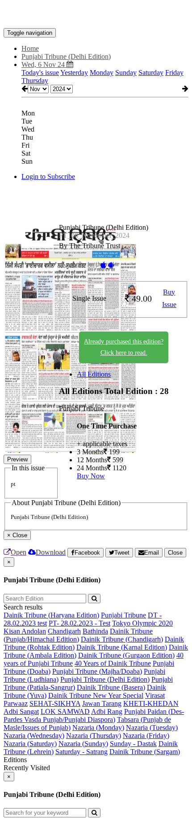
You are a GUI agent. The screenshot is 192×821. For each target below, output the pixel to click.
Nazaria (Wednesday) (34, 735)
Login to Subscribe (48, 176)
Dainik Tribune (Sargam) (144, 751)
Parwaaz (16, 703)
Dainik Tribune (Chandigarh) (122, 639)
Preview (17, 459)
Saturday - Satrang (81, 751)
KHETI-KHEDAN (151, 703)
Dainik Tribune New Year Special (95, 695)
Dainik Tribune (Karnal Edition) (121, 647)
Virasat (155, 695)
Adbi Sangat (21, 711)
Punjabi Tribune (123, 615)
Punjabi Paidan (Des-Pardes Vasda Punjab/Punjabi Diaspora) (94, 715)
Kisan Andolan (25, 631)
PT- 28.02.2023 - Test (79, 623)
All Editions (94, 374)
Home (30, 48)
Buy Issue (169, 298)
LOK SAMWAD (65, 711)
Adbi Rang (106, 711)
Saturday (150, 72)
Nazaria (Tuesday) (152, 727)
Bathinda (95, 631)
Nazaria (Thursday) (93, 735)
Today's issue (40, 72)
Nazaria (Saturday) (30, 743)
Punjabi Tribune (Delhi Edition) (105, 679)
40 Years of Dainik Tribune (113, 663)
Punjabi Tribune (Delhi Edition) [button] (66, 56)
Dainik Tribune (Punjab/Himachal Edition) (78, 635)
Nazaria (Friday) (146, 735)
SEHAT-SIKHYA (54, 703)
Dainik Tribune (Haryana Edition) (51, 615)
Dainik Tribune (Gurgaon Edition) (126, 655)
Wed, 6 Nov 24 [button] (44, 64)
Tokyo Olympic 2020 (142, 623)
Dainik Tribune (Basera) (111, 687)
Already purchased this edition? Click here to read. (123, 347)
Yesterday (74, 72)
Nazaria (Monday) (98, 727)
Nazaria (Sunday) (83, 743)
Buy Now (91, 476)
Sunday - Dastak (133, 743)
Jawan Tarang (101, 703)
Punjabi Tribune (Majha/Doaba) (97, 671)
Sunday (126, 72)
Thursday (34, 80)
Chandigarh (64, 631)
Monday (101, 72)
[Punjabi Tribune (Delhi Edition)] (96, 15)
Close (175, 552)
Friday (174, 72)
